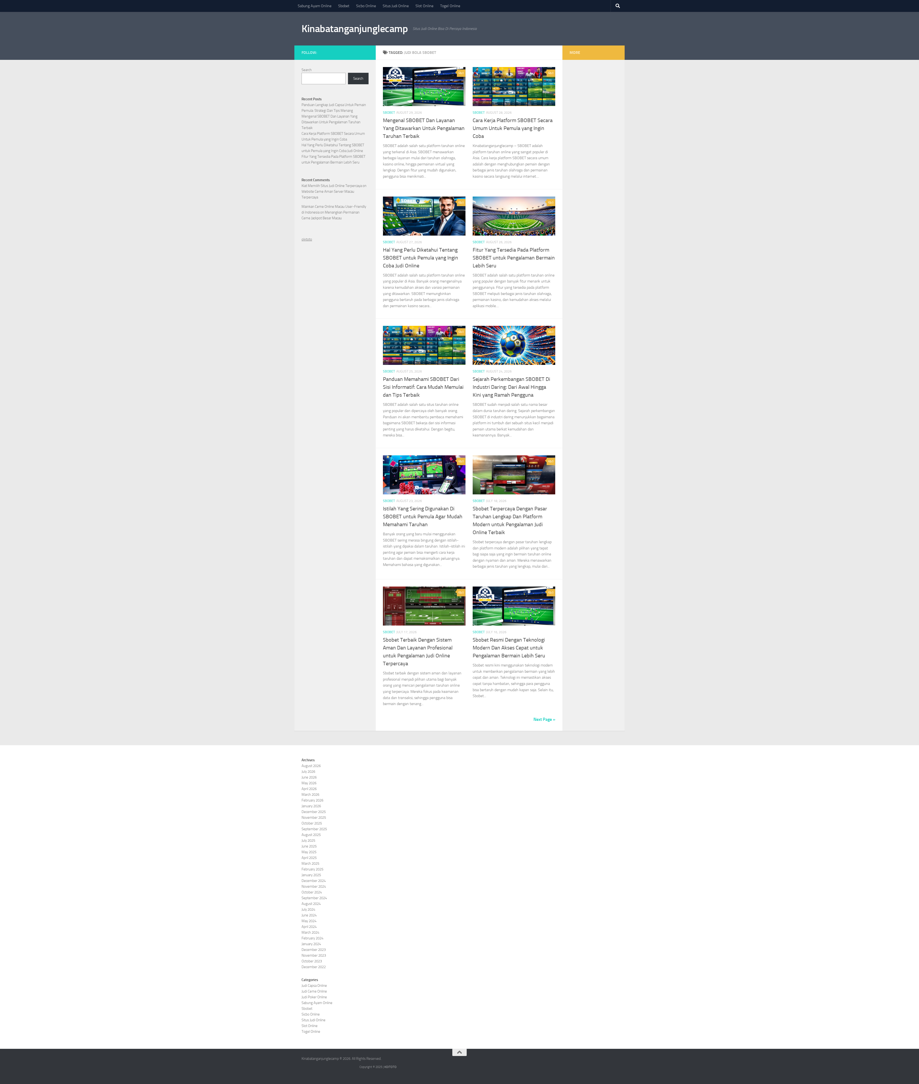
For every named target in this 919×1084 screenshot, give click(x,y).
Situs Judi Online (396, 6)
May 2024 (309, 921)
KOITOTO (390, 1067)
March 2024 (310, 932)
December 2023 (314, 950)
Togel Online (450, 6)
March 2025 (310, 863)
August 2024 (311, 904)
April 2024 (309, 927)
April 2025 (309, 858)
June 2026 (309, 777)
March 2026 (310, 794)
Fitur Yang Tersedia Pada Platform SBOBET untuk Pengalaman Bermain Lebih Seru (514, 258)
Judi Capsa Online (314, 985)
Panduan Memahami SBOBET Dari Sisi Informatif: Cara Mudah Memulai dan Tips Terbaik (423, 387)
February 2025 (312, 869)
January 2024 (311, 944)
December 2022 (314, 967)
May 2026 (309, 783)
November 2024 (314, 886)
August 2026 (311, 766)
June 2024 (309, 915)
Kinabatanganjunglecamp (355, 29)
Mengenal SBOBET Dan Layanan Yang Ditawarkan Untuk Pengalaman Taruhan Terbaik (424, 128)
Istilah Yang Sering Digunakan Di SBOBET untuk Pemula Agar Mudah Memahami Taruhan (422, 517)
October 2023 (312, 961)
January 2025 (311, 875)
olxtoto (307, 239)
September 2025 (314, 829)
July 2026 (308, 771)
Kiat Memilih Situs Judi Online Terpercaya (332, 186)
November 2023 (314, 955)
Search (307, 70)
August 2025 (311, 835)
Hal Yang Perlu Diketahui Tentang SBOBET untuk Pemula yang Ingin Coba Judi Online (420, 258)
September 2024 (314, 898)
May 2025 (309, 852)
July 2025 (308, 840)
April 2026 (309, 789)
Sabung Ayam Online (314, 6)
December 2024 (314, 881)
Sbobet (343, 6)
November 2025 (314, 817)
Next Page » (544, 719)
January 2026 (311, 806)
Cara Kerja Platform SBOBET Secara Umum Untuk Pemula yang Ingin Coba (513, 128)
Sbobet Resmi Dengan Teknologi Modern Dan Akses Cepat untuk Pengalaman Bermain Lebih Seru (509, 648)
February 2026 (312, 800)
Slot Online (424, 6)
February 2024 (312, 938)
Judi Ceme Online (314, 991)
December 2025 (314, 812)
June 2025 (309, 846)
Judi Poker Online (314, 997)
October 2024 (312, 892)
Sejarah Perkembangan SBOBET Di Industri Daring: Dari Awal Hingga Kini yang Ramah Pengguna (511, 387)
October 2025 (312, 823)
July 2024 (308, 909)
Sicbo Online (366, 6)
